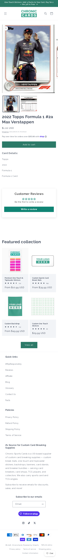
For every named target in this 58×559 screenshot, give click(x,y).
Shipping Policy (12, 429)
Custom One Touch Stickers (40, 325)
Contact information (30, 553)
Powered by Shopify (31, 545)
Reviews (9, 370)
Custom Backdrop (12, 324)
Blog (7, 382)
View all (29, 345)
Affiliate (8, 376)
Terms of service (29, 549)
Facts (7, 400)
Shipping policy (45, 549)
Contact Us (10, 394)
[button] (5, 13)
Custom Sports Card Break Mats (40, 279)
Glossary (9, 388)
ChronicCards (17, 545)
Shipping (5, 131)
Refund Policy (12, 423)
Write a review (29, 209)
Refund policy (46, 545)
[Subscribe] (42, 504)
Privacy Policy (12, 417)
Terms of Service (13, 435)
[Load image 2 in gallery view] (29, 104)
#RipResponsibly (13, 364)
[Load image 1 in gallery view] (11, 104)
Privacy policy (15, 549)
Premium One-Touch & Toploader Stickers (14, 279)
